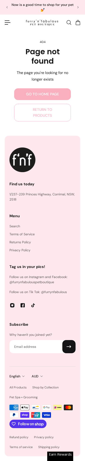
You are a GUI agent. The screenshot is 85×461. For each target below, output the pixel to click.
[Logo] (42, 22)
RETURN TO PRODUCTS (42, 112)
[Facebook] (22, 305)
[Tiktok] (33, 305)
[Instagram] (12, 305)
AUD (35, 376)
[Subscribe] (69, 346)
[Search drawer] (68, 22)
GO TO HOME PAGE (42, 94)
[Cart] (77, 22)
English (14, 376)
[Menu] (7, 23)
